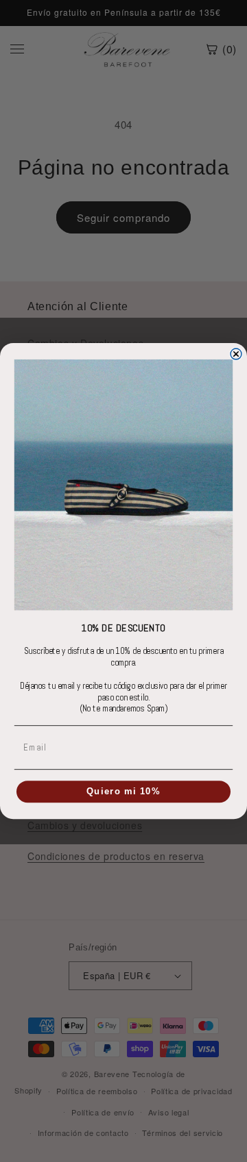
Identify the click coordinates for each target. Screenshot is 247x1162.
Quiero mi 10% (123, 791)
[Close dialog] (236, 354)
